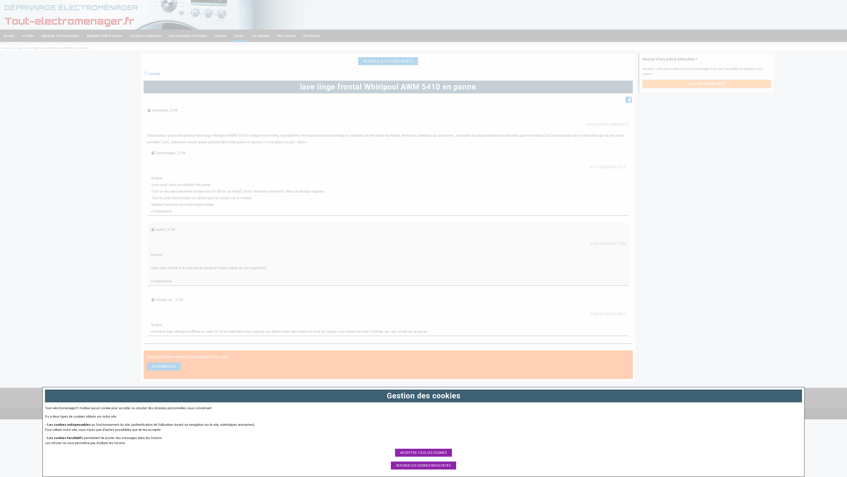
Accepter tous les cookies (423, 452)
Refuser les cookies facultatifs (423, 465)
